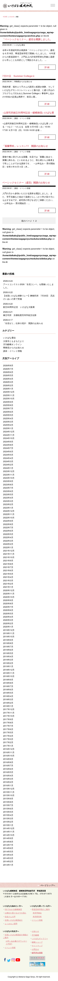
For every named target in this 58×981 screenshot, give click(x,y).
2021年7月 (8, 567)
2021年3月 (8, 580)
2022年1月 (8, 547)
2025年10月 (8, 398)
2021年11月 (8, 553)
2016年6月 (8, 768)
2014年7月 (8, 844)
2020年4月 (8, 616)
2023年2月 (8, 504)
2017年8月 (8, 722)
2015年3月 (8, 818)
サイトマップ (37, 945)
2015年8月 (8, 801)
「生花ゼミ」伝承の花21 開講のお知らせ (23, 323)
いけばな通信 (19, 45)
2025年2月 (8, 424)
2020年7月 (8, 606)
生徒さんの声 (10, 916)
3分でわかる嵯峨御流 (13, 909)
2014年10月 (8, 834)
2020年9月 (8, 600)
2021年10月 (8, 557)
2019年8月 (8, 643)
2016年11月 (8, 752)
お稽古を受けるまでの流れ (15, 912)
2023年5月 (8, 494)
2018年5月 (8, 692)
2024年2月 (8, 464)
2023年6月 (8, 491)
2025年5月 (8, 414)
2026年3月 (8, 381)
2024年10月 (8, 438)
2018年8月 (8, 682)
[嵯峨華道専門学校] (37, 959)
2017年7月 (8, 725)
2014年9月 (8, 838)
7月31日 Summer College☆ (18, 76)
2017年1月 (8, 745)
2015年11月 (8, 791)
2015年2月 (8, 821)
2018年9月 (8, 679)
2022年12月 (8, 510)
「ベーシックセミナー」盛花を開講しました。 (27, 39)
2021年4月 (8, 576)
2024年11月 (8, 434)
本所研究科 (37, 916)
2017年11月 (8, 712)
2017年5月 (8, 732)
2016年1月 (8, 785)
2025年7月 (8, 408)
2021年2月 (8, 583)
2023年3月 (8, 501)
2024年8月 (8, 444)
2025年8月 (8, 405)
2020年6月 (8, 610)
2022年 (11, 16)
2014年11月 (8, 831)
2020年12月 (8, 590)
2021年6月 (8, 570)
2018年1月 (8, 705)
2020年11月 (8, 593)
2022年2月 (8, 543)
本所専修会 (37, 912)
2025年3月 (8, 421)
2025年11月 (8, 395)
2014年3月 (8, 858)
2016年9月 (8, 758)
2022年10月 (8, 517)
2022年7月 (8, 527)
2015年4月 (8, 815)
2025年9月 (8, 401)
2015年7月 (8, 805)
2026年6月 (8, 372)
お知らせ (35, 931)
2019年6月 (8, 649)
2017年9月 (8, 719)
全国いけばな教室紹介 (14, 920)
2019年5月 (8, 653)
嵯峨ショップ (37, 942)
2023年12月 (8, 471)
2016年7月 (8, 765)
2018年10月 (8, 676)
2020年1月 (8, 626)
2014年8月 (8, 841)
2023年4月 (8, 497)
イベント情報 (37, 920)
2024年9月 (8, 441)
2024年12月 (8, 431)
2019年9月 (8, 639)
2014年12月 (8, 828)
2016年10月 (8, 755)
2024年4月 (8, 458)
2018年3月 (8, 699)
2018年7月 (8, 686)
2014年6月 (8, 848)
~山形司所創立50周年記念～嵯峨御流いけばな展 (28, 112)
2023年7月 (8, 487)
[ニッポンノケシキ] (37, 965)
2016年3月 (8, 778)
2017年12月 (8, 709)
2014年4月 (8, 854)
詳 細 (47, 67)
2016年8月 (8, 762)
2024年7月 (8, 448)
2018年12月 (8, 669)
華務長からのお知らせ (23, 81)
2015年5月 (8, 811)
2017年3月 (8, 739)
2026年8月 (8, 365)
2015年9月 (8, 798)
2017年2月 (8, 742)
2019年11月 (8, 633)
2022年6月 (8, 530)
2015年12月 (8, 788)
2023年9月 (8, 481)
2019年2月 (8, 663)
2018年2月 (8, 702)
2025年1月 (8, 428)
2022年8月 (8, 524)
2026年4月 (8, 378)
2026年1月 (8, 388)
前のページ (26, 220)
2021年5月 (8, 573)
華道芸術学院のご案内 (41, 909)
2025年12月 (8, 391)
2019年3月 (8, 659)
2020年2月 (8, 623)
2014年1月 (8, 864)
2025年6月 (8, 411)
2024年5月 (8, 454)
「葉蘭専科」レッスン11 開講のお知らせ (25, 146)
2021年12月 (8, 550)
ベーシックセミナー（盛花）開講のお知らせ (26, 182)
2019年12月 (8, 629)
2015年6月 (8, 808)
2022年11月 (8, 514)
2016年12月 (8, 748)
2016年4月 (8, 775)
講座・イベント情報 (22, 118)
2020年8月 (8, 603)
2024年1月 (8, 467)
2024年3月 (8, 461)
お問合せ (35, 949)
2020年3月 (8, 619)
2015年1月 (8, 825)
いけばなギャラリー (40, 938)
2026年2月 (8, 385)
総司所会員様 (37, 952)
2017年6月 (8, 729)
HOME (5, 16)
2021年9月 (8, 560)
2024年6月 (8, 451)
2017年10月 (8, 715)
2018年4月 (8, 696)
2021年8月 (8, 563)
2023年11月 (8, 474)
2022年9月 (8, 520)
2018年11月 (8, 672)
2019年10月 (8, 636)
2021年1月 (8, 586)
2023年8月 (8, 484)
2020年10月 (8, 596)
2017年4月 (8, 735)
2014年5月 (8, 851)
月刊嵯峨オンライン (12, 344)
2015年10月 (8, 795)
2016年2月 (8, 781)
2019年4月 (8, 656)
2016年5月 (8, 772)
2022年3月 (8, 540)
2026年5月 (8, 375)
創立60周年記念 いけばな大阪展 (19, 306)
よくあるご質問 (11, 923)
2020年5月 (8, 613)
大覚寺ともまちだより (13, 341)
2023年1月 (8, 507)
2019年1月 (8, 666)
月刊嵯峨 (35, 935)
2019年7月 (8, 646)
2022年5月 (8, 534)
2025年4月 (8, 418)
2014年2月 (8, 861)
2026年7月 (8, 368)
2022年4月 (8, 537)
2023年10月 (8, 477)
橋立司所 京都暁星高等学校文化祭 (19, 315)
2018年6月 (8, 689)
